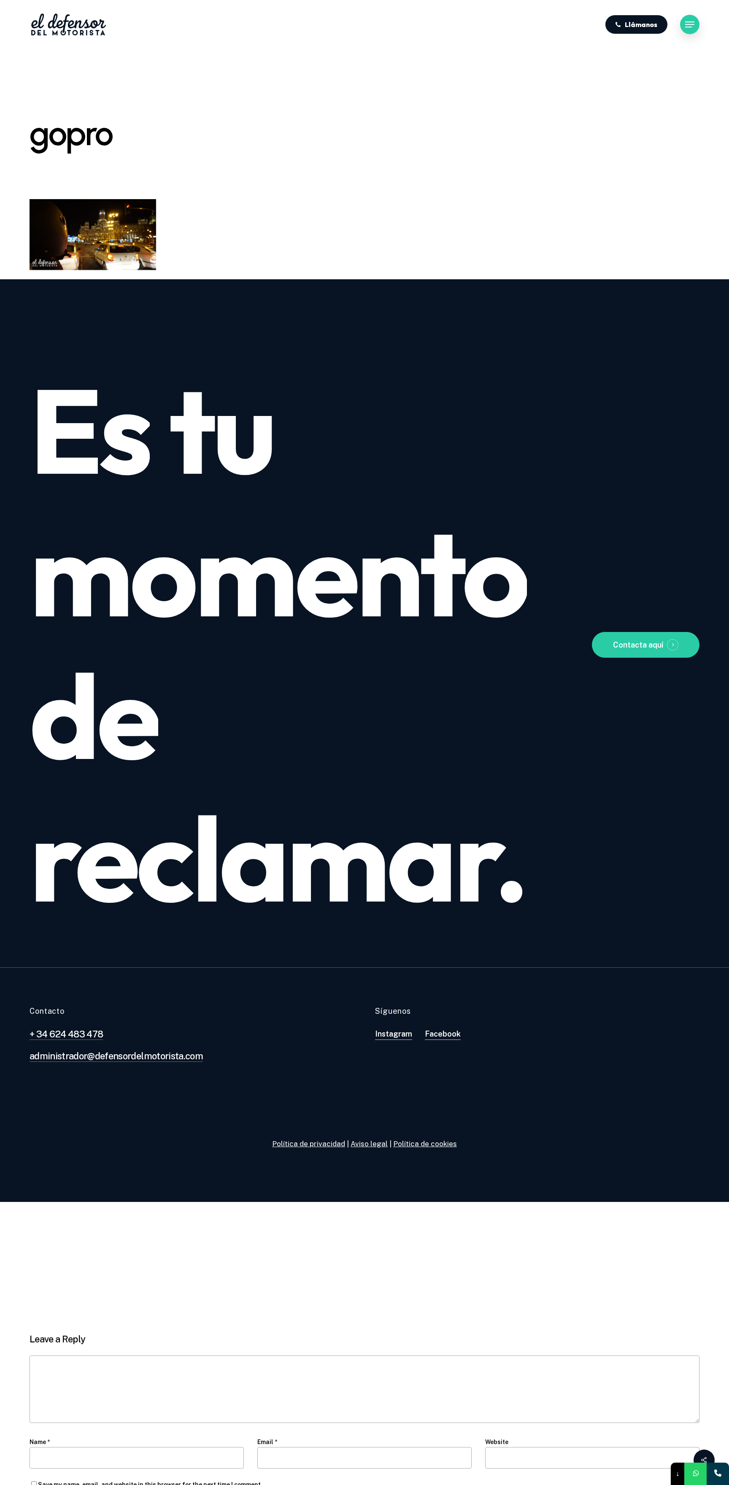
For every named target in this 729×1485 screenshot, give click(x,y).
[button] (689, 24)
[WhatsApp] (695, 1474)
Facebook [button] (443, 1033)
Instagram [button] (393, 1033)
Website (496, 1442)
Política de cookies (425, 1143)
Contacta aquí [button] (638, 644)
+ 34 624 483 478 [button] (66, 1034)
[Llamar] (718, 1474)
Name (40, 1442)
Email (267, 1442)
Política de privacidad (308, 1143)
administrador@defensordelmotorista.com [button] (116, 1055)
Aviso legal (369, 1143)
